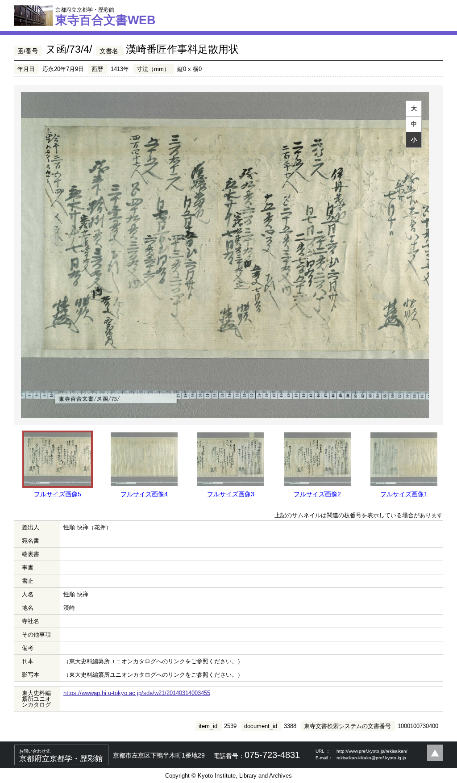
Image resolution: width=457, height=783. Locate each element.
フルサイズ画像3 (230, 494)
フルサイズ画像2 (317, 494)
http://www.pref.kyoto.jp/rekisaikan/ (372, 751)
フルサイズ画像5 (57, 494)
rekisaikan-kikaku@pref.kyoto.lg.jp (371, 757)
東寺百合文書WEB (105, 16)
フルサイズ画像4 (144, 494)
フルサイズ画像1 (404, 494)
